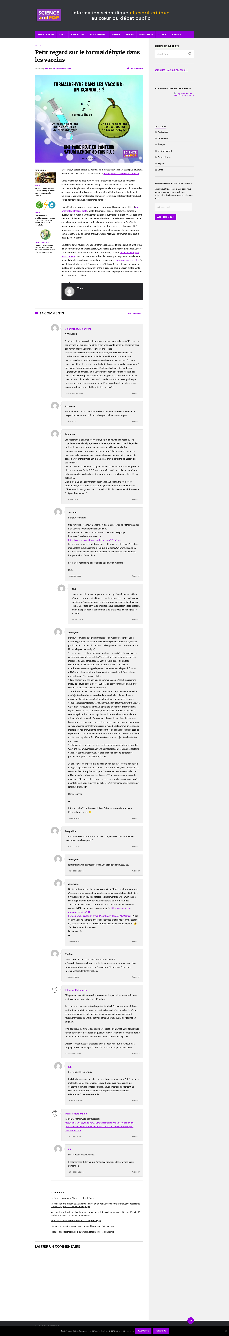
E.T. (70, 1066)
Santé (62, 34)
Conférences (146, 34)
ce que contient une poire (127, 260)
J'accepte (143, 1331)
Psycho (130, 34)
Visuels (162, 34)
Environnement (98, 34)
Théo (47, 68)
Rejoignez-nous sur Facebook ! (171, 70)
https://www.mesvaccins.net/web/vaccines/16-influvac (95, 540)
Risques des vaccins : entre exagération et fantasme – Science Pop (82, 1231)
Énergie (116, 34)
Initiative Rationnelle (76, 990)
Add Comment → (135, 313)
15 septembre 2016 (62, 68)
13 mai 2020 (70, 421)
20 (136, 68)
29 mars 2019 (75, 576)
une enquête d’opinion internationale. (121, 173)
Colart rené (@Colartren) (78, 328)
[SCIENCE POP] (114, 24)
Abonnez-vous (165, 217)
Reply (137, 393)
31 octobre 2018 (77, 871)
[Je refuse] (225, 1331)
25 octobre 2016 (73, 1054)
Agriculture (77, 34)
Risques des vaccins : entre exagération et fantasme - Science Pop (82, 1226)
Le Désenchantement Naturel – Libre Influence (73, 1198)
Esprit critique (46, 34)
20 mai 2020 (74, 818)
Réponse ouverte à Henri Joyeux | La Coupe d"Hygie (76, 1220)
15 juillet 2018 (72, 846)
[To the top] (190, 1320)
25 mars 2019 (71, 499)
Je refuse (160, 1331)
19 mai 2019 (77, 620)
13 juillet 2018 (72, 977)
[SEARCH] (190, 54)
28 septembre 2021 (74, 393)
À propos (176, 34)
